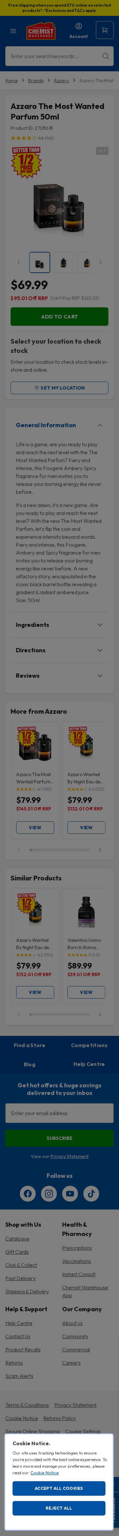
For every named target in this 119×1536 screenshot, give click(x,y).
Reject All (59, 1508)
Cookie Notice (44, 1472)
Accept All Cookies (59, 1488)
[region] (59, 1482)
